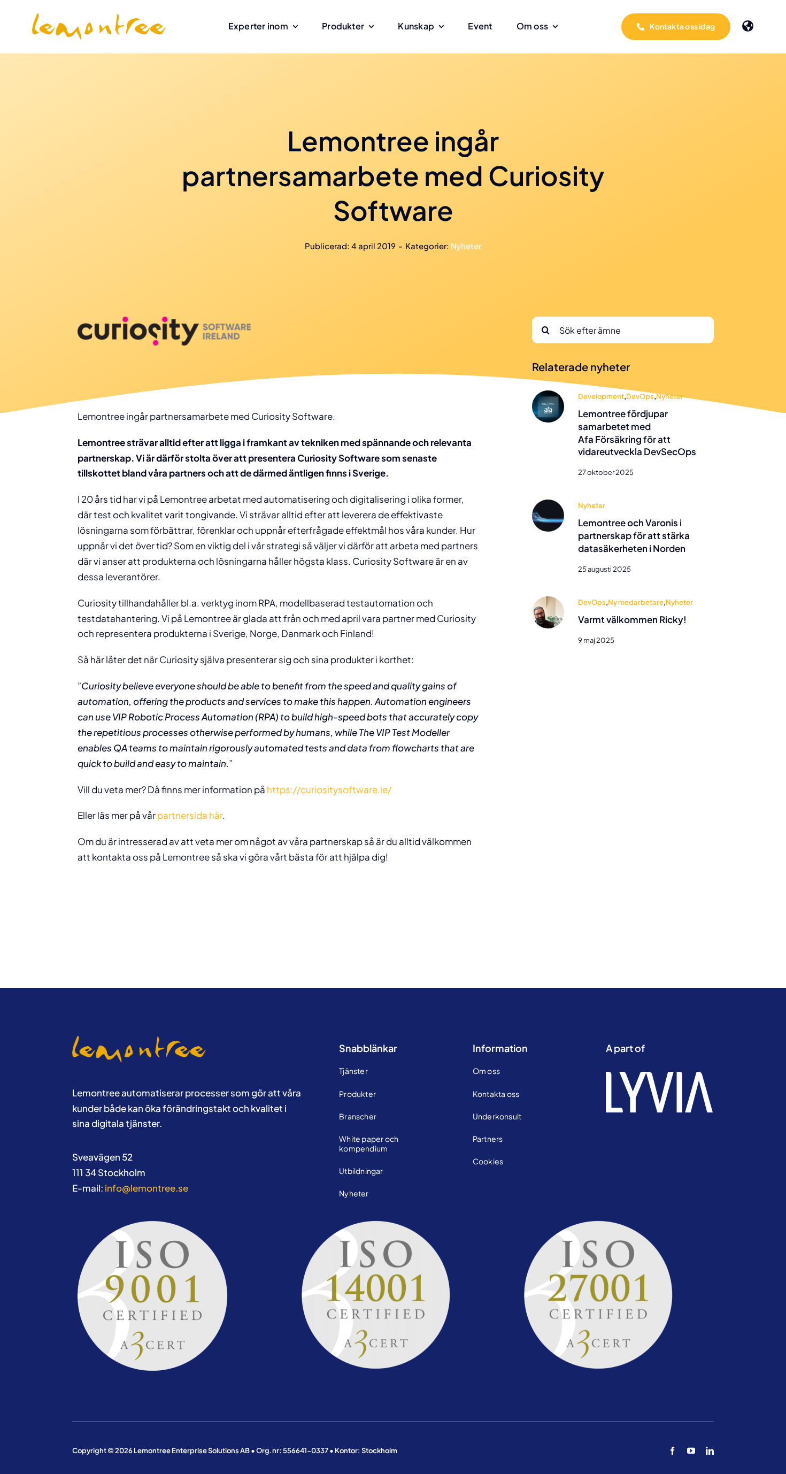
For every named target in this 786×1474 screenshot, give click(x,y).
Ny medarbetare (636, 602)
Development (601, 396)
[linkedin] (710, 1451)
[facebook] (672, 1451)
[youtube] (691, 1451)
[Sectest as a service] (548, 504)
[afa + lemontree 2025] (548, 395)
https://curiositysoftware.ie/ (329, 789)
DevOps (640, 396)
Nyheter (466, 246)
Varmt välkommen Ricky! (632, 619)
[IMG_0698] (548, 601)
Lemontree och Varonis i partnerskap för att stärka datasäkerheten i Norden (634, 535)
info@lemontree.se (146, 1188)
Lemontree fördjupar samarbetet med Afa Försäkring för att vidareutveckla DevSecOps (637, 432)
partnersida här (189, 815)
